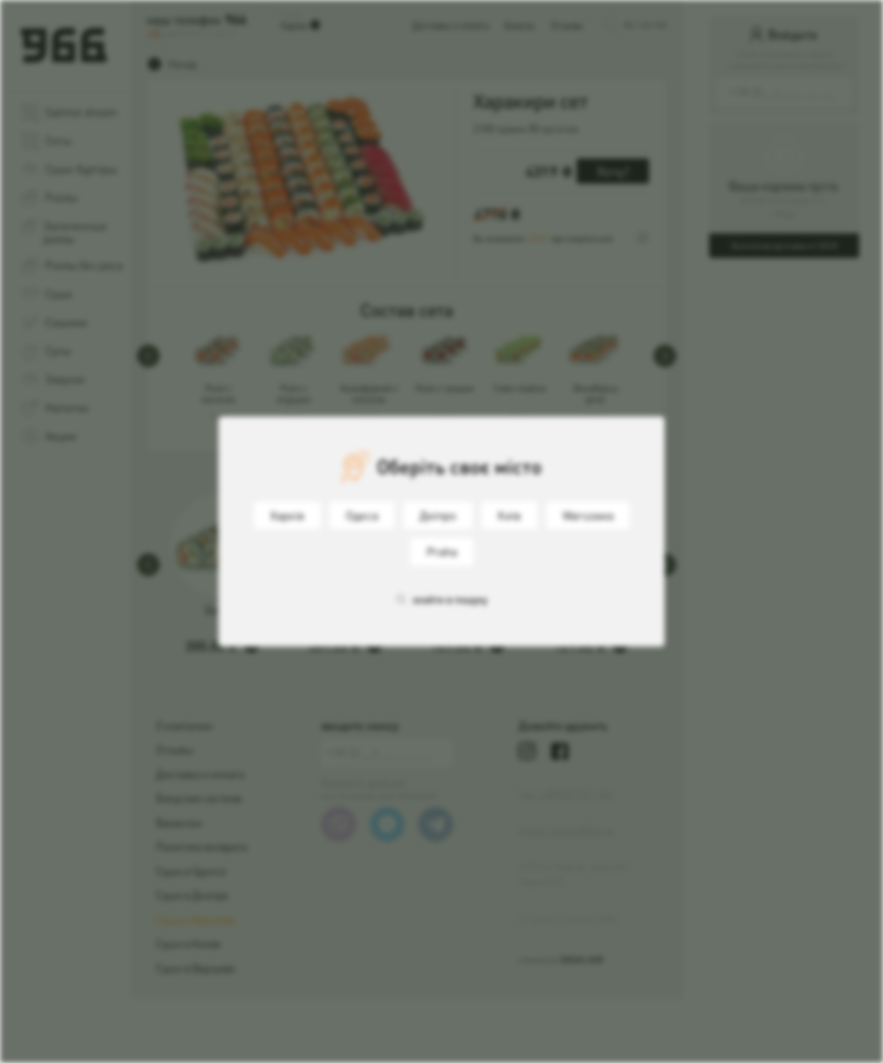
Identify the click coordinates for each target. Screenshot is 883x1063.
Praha (442, 551)
